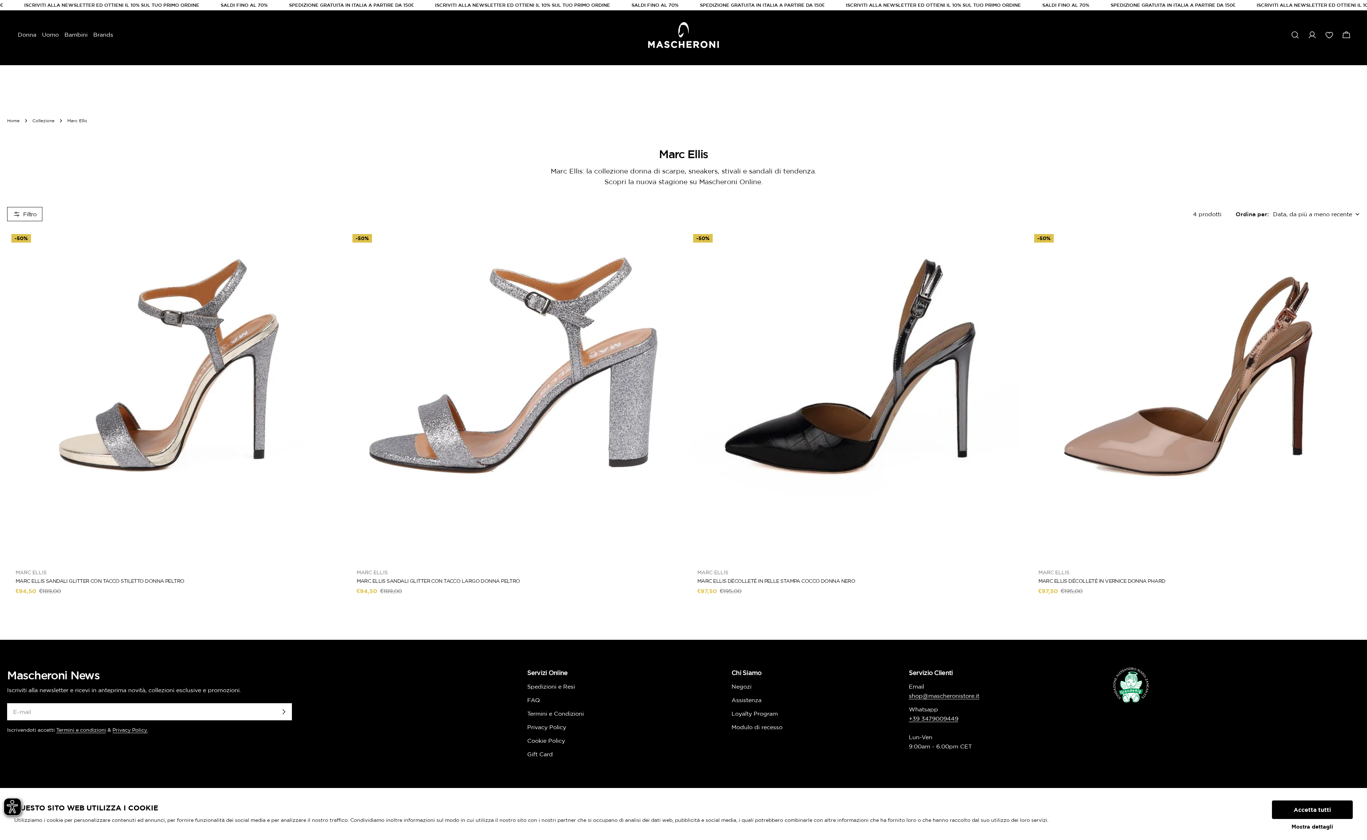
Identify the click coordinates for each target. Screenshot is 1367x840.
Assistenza (746, 700)
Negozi (741, 686)
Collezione (43, 120)
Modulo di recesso (757, 727)
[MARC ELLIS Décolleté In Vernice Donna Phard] (1195, 395)
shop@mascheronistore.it (944, 696)
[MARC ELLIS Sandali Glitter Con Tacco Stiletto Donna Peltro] (172, 395)
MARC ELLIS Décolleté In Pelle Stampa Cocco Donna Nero (776, 581)
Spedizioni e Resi (551, 686)
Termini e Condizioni (555, 713)
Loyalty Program (755, 713)
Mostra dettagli (1312, 827)
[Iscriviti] (283, 711)
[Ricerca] (1295, 35)
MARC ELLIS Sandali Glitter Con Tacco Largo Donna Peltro (438, 581)
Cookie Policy (546, 740)
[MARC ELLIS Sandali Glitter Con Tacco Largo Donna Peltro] (513, 395)
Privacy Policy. (130, 730)
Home (13, 120)
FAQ (533, 700)
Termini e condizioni (81, 730)
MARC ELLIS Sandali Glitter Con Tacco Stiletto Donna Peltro (100, 581)
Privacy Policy (546, 727)
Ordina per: (1252, 214)
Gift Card (540, 754)
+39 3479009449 (933, 718)
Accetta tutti (1312, 810)
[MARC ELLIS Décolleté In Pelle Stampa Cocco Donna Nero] (854, 395)
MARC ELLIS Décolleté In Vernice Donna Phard (1102, 581)
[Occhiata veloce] (327, 245)
